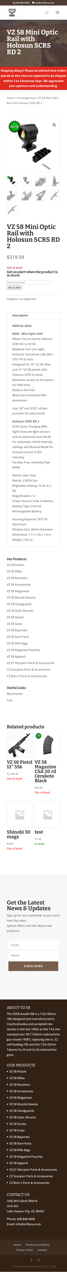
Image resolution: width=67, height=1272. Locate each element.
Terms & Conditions (38, 1244)
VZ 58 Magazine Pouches (23, 650)
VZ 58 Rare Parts (18, 637)
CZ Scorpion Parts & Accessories (28, 669)
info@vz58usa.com (28, 1224)
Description (20, 315)
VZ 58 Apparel (16, 656)
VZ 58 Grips (14, 624)
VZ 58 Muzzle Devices (21, 597)
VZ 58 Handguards (19, 604)
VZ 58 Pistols (15, 565)
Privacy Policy (24, 1250)
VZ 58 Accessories (19, 584)
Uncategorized (26, 98)
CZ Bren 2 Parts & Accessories (27, 676)
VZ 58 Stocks (15, 617)
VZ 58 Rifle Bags (17, 643)
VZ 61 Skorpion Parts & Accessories (30, 663)
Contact (42, 1250)
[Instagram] (38, 1260)
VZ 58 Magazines (18, 591)
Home (10, 98)
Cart (10, 700)
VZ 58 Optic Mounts (20, 611)
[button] (54, 125)
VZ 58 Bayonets (17, 630)
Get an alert (14, 287)
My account (15, 694)
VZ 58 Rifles (14, 571)
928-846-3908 (26, 1219)
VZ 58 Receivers (17, 578)
